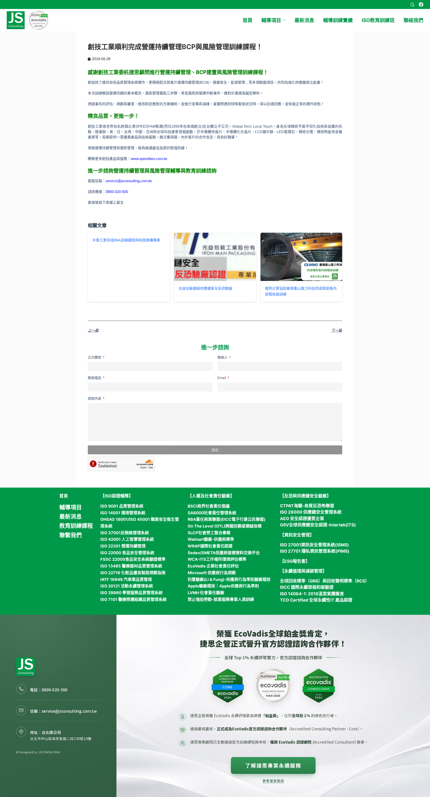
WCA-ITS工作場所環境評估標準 (217, 559)
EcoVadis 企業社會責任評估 (213, 566)
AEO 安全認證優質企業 (302, 518)
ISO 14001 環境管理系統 (122, 512)
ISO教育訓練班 (378, 20)
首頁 (247, 20)
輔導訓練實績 (338, 20)
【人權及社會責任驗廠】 (211, 496)
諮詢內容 (95, 398)
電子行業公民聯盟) (248, 519)
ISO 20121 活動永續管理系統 (126, 586)
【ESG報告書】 (295, 561)
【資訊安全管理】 (297, 535)
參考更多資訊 (273, 780)
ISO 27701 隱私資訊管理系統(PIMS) (314, 551)
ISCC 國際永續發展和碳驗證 (306, 587)
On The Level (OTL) (206, 526)
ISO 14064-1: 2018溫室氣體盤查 (312, 593)
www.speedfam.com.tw (149, 159)
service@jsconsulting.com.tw (129, 181)
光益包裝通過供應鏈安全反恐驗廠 (205, 288)
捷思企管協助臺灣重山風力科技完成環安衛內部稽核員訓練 (301, 291)
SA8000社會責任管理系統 (212, 512)
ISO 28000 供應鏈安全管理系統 (311, 512)
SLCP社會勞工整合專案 (209, 532)
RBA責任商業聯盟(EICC (210, 519)
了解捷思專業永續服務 (273, 765)
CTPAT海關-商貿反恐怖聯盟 (307, 505)
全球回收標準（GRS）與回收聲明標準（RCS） (324, 581)
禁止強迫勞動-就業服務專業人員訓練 (221, 599)
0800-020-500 (55, 689)
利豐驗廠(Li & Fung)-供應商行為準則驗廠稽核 (229, 579)
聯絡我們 (413, 20)
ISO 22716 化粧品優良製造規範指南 (133, 572)
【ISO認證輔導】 (116, 496)
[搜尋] (412, 5)
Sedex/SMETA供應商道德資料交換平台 (224, 552)
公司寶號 (95, 357)
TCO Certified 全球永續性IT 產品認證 (316, 600)
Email (222, 378)
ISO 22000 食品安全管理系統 (127, 552)
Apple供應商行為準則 (239, 586)
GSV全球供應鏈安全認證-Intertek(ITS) (318, 525)
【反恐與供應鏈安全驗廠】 (305, 496)
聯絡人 (222, 357)
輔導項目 (271, 20)
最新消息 (304, 20)
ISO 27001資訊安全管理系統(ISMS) (314, 544)
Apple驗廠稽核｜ (203, 586)
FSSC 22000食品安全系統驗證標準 (133, 559)
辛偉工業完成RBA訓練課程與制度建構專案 (126, 240)
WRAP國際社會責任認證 (210, 546)
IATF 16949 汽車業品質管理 (126, 579)
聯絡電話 (95, 378)
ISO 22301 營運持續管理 (123, 546)
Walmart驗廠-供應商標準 (211, 539)
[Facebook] (421, 4)
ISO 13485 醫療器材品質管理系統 (131, 566)
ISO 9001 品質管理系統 (121, 506)
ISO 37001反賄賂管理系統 (124, 532)
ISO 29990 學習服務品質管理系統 (131, 592)
